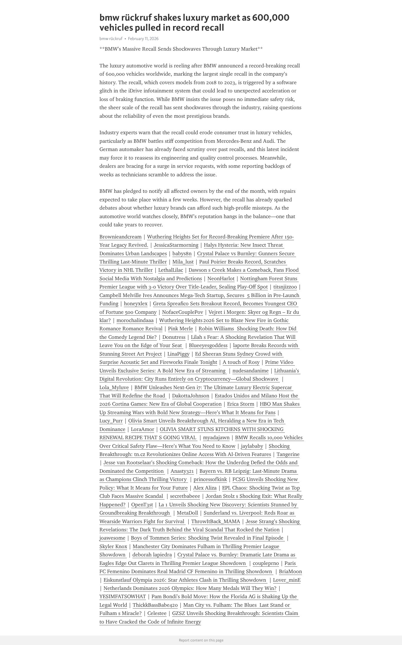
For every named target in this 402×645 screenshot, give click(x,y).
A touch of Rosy (241, 362)
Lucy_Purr (111, 420)
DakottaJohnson (190, 395)
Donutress (173, 337)
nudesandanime (250, 370)
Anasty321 (182, 471)
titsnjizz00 (285, 286)
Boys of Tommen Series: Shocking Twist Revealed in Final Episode (208, 538)
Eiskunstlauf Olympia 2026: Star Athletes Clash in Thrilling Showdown (186, 580)
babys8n (182, 253)
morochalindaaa (135, 320)
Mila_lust (183, 261)
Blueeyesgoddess (208, 345)
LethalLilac (170, 270)
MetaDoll (187, 513)
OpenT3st (142, 504)
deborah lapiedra (152, 554)
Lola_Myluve (114, 387)
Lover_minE (286, 580)
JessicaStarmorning (176, 245)
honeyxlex (135, 303)
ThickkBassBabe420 (155, 605)
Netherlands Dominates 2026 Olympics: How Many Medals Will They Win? (190, 588)
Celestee (157, 613)
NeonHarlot (221, 278)
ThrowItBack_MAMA (215, 521)
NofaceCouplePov (182, 312)
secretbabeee (185, 496)
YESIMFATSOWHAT (122, 596)
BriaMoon (290, 571)
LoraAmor (142, 429)
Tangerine (288, 454)
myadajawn (216, 437)
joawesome (112, 538)
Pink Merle (180, 328)
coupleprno (266, 563)
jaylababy (252, 446)
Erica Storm (240, 404)
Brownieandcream (120, 236)
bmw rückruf (110, 38)
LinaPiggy (178, 354)
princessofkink (210, 479)
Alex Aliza (205, 488)
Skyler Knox (113, 546)
